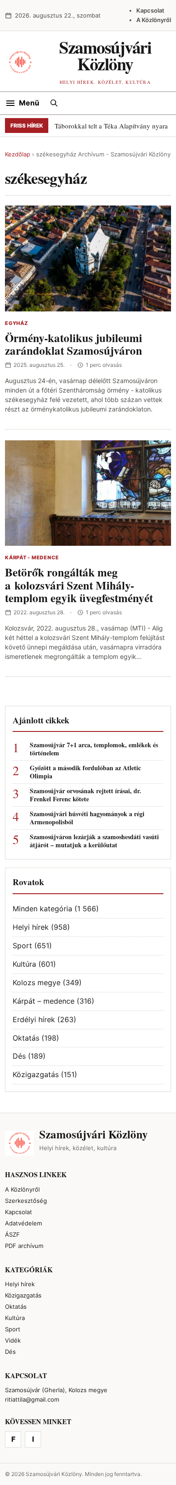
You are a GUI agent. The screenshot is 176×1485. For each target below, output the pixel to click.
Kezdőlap (17, 154)
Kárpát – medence (43, 1000)
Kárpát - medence (32, 557)
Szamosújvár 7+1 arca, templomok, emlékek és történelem (94, 749)
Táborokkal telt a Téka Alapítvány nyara (111, 125)
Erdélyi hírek (34, 1019)
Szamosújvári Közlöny (105, 55)
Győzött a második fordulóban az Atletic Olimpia (85, 772)
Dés (19, 1055)
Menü (29, 102)
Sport (22, 945)
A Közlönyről (153, 19)
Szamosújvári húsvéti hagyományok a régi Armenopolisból (87, 818)
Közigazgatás (36, 1074)
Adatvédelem (23, 1223)
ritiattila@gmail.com (32, 1399)
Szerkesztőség (26, 1200)
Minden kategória (42, 908)
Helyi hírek (31, 927)
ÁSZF (12, 1234)
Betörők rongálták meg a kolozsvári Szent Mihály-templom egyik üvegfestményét (79, 585)
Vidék (13, 1340)
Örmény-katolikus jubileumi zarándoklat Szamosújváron (73, 344)
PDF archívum (24, 1245)
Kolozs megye (36, 982)
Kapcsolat (150, 10)
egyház (16, 323)
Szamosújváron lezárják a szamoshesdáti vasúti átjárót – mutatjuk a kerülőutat (94, 841)
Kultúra (24, 964)
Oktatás (26, 1037)
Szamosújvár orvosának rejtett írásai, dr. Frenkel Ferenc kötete (85, 795)
